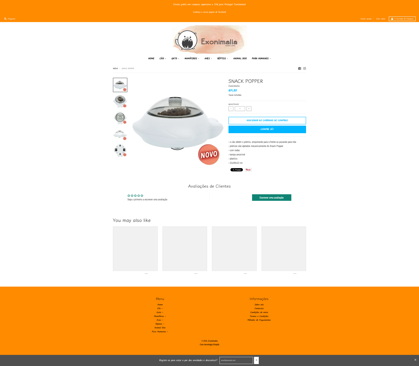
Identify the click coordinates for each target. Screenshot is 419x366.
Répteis (158, 324)
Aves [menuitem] (207, 58)
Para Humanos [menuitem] (260, 58)
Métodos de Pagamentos (259, 320)
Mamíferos (159, 316)
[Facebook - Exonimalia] (299, 68)
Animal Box (160, 328)
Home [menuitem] (151, 58)
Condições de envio (259, 312)
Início (115, 68)
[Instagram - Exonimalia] (304, 68)
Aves (159, 320)
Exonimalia (234, 86)
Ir (256, 360)
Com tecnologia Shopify (209, 344)
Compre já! (267, 129)
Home (160, 305)
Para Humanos (159, 331)
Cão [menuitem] (162, 58)
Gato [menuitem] (174, 58)
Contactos (259, 308)
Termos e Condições (259, 316)
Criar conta (380, 18)
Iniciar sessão (366, 18)
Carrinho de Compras (403, 18)
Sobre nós (259, 305)
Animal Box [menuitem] (240, 58)
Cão (159, 308)
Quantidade (233, 104)
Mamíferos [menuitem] (191, 58)
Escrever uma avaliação (272, 197)
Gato (159, 312)
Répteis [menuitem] (221, 58)
